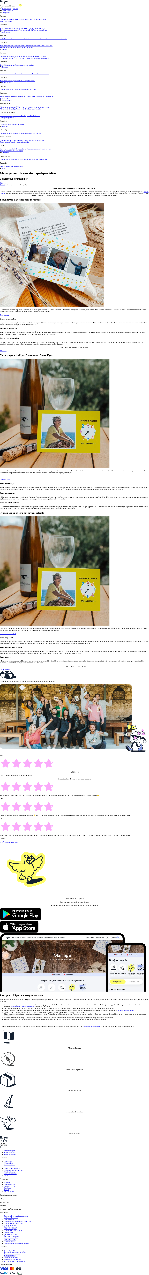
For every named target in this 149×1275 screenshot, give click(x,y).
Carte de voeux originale (21, 89)
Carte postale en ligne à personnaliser (16, 1216)
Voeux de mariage (10, 1250)
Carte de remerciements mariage (35, 56)
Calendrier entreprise (16, 166)
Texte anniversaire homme (24, 47)
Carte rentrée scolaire (22, 142)
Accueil (2, 185)
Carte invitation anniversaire (37, 39)
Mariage (4, 49)
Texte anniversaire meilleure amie (42, 46)
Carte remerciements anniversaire (56, 39)
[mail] (6, 1141)
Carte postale (6, 12)
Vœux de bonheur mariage (23, 58)
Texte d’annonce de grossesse (9, 81)
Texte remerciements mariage (24, 65)
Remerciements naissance (40, 74)
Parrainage (7, 1188)
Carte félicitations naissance (23, 74)
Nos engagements (9, 1184)
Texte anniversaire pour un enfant (14, 1252)
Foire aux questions (10, 1174)
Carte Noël (32, 89)
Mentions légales (9, 1172)
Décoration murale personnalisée (10, 116)
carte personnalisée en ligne (91, 1026)
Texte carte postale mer (40, 30)
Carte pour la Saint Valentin (13, 1230)
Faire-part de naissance (7, 74)
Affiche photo (25, 116)
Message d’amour (9, 1256)
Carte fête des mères (6, 140)
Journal (6, 1190)
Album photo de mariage (8, 109)
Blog (3, 168)
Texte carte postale (6, 28)
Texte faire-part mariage (7, 65)
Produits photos (6, 100)
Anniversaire (6, 32)
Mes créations (8, 1163)
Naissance (5, 67)
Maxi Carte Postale (6, 21)
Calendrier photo (5, 124)
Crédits (15, 9)
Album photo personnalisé (8, 107)
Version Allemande (10, 1154)
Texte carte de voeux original (22, 96)
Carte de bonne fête (10, 1225)
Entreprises (5, 153)
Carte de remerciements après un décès (38, 149)
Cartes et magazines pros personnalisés (35, 159)
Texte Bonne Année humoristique (42, 96)
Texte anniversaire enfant (23, 46)
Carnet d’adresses (9, 1165)
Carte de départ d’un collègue (13, 1223)
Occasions (5, 126)
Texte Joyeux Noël (6, 98)
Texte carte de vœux (6, 96)
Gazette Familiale (7, 11)
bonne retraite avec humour (126, 1010)
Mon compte (8, 1161)
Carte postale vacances (39, 19)
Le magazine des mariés (7, 58)
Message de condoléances (12, 1259)
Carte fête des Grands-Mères (34, 140)
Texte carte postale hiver (37, 28)
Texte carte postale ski (26, 30)
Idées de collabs (5, 166)
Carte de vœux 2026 (6, 89)
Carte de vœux (8, 1232)
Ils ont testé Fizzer (10, 1186)
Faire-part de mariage (7, 56)
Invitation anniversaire (11, 1257)
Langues (2, 1143)
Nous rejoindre (9, 1191)
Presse (6, 1175)
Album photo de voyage (41, 107)
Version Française (9, 1151)
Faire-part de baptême (11, 1238)
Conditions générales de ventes (14, 1170)
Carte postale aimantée (24, 19)
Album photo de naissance (24, 109)
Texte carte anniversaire (7, 46)
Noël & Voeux (6, 83)
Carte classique (9, 1220)
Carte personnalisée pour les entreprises (16, 1243)
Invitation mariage (19, 56)
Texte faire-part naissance (27, 81)
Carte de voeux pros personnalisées (11, 159)
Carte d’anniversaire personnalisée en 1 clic (14, 39)
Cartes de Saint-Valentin (7, 142)
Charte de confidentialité (12, 1168)
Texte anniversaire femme (8, 47)
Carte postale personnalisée (8, 19)
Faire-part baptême (6, 133)
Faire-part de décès (6, 149)
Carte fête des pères (19, 140)
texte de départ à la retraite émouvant (22, 1007)
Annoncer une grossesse (12, 1254)
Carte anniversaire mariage (40, 58)
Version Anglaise (9, 1152)
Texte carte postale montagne (9, 30)
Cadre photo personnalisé (8, 117)
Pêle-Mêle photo (35, 116)
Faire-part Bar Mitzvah (33, 133)
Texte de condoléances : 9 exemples (11, 151)
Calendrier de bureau (17, 124)
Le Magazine (37, 109)
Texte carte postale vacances (21, 28)
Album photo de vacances (25, 107)
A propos (7, 1182)
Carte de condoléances (19, 149)
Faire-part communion (19, 133)
